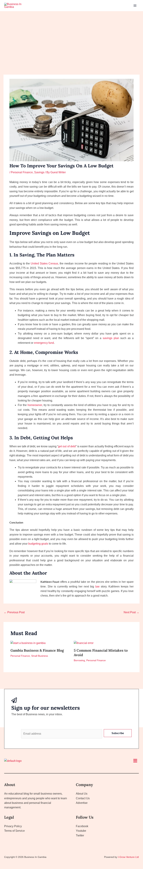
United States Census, (45, 263)
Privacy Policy (13, 826)
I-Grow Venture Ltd (128, 857)
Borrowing (79, 660)
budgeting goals (38, 543)
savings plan (111, 338)
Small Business (39, 655)
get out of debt (67, 446)
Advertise (82, 802)
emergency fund (44, 342)
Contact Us (83, 798)
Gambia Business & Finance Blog (37, 650)
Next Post (131, 612)
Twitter (80, 835)
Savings (39, 172)
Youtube (81, 830)
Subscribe (118, 733)
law (97, 586)
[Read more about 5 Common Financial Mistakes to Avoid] (83, 643)
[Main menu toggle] (135, 5)
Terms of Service (14, 830)
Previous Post (14, 612)
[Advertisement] (71, 37)
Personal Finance (22, 172)
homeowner (35, 405)
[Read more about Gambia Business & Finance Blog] (28, 643)
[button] (135, 761)
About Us (81, 793)
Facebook (82, 826)
